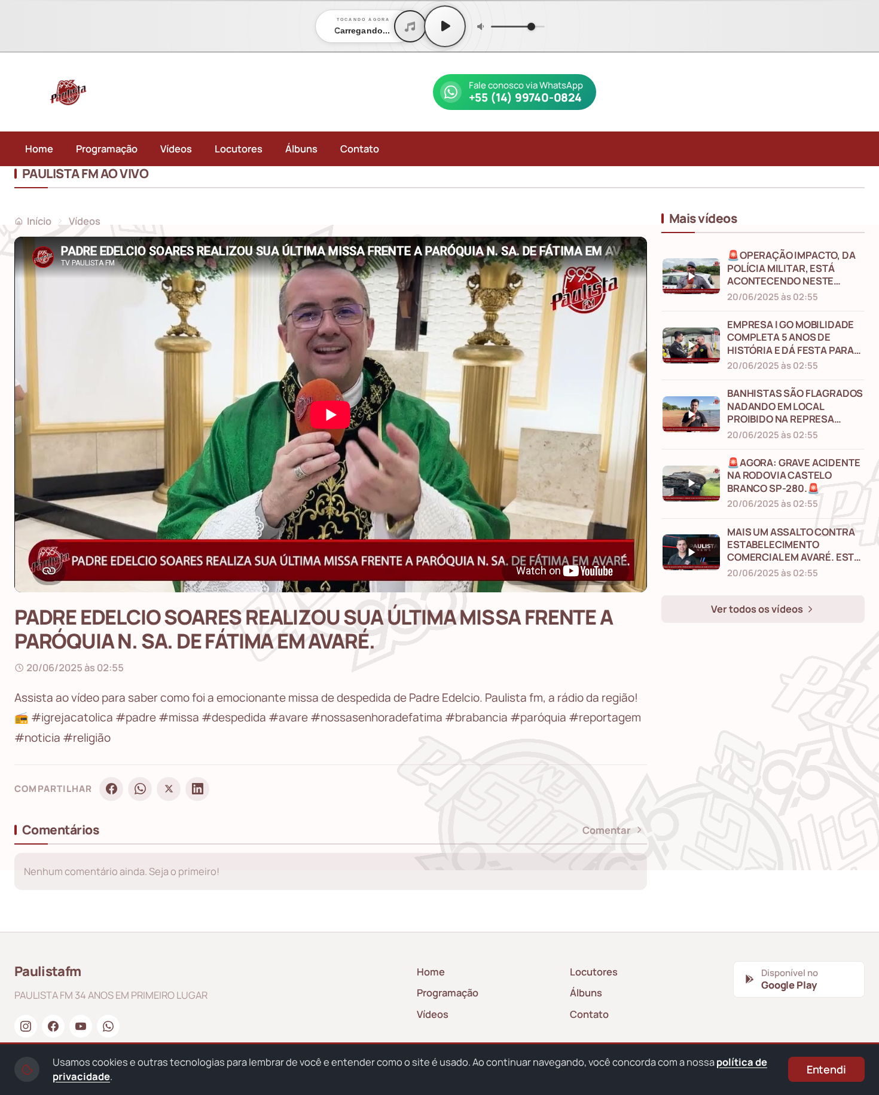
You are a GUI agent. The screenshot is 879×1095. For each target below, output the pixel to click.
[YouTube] (80, 1026)
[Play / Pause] (445, 26)
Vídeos (176, 148)
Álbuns (301, 148)
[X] (169, 789)
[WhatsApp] (140, 789)
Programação (107, 148)
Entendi (826, 1069)
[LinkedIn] (197, 789)
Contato (359, 148)
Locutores (239, 148)
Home (39, 148)
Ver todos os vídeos (758, 609)
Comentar (606, 830)
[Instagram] (25, 1026)
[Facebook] (111, 789)
